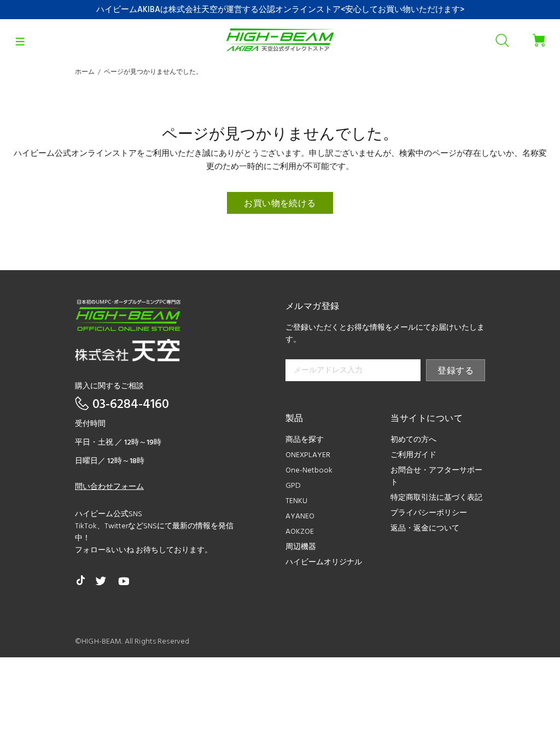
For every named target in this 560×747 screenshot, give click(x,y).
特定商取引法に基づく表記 (436, 498)
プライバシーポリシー (428, 513)
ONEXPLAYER (307, 455)
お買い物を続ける (280, 204)
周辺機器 (300, 547)
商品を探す (304, 440)
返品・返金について (424, 528)
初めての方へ (413, 440)
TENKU (296, 501)
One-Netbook (308, 470)
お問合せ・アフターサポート (436, 476)
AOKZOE (299, 532)
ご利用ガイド (413, 455)
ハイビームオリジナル (323, 562)
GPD (293, 486)
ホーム (85, 72)
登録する (456, 371)
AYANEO (299, 516)
